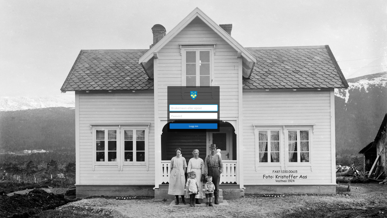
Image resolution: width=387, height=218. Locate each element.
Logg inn (193, 126)
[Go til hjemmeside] (193, 95)
